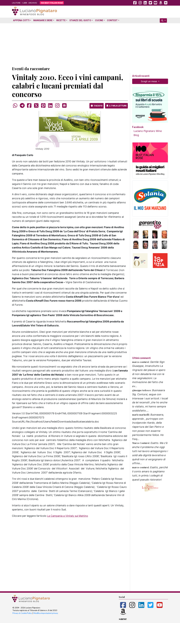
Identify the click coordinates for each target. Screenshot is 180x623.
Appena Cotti (21, 20)
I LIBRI (24, 3)
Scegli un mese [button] (149, 81)
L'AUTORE (16, 3)
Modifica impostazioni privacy (45, 613)
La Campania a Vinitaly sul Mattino (67, 515)
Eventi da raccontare (31, 68)
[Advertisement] (90, 44)
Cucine (99, 20)
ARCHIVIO (32, 3)
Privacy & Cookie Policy (22, 613)
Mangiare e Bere (42, 20)
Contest (112, 20)
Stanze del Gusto (80, 20)
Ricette (61, 20)
